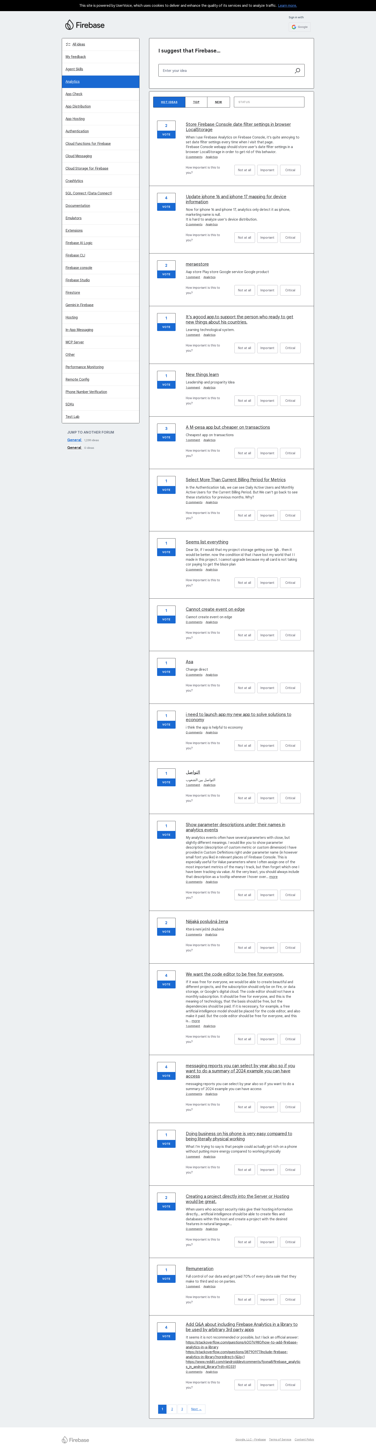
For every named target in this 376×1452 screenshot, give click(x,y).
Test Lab (72, 417)
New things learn (202, 374)
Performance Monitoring (84, 367)
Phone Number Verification (86, 392)
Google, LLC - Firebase (250, 1439)
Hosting (71, 317)
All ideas (78, 44)
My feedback (75, 57)
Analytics (72, 81)
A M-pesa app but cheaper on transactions (228, 427)
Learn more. (287, 5)
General (74, 440)
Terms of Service (280, 1439)
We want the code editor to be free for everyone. (235, 974)
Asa (189, 662)
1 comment (193, 277)
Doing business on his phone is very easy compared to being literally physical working (239, 1136)
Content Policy (304, 1439)
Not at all (246, 171)
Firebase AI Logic (78, 243)
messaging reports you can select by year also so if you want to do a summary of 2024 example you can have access (240, 1071)
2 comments (194, 1094)
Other (70, 355)
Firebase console (78, 268)
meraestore (197, 264)
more (273, 877)
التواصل (193, 772)
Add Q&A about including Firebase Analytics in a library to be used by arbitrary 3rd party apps (242, 1327)
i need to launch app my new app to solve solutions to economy (238, 717)
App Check (73, 94)
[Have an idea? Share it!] (84, 24)
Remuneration (199, 1268)
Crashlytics (74, 181)
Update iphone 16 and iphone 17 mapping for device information (236, 199)
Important (269, 171)
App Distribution (78, 106)
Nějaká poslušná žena (207, 921)
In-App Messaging (79, 330)
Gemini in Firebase (79, 305)
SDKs (69, 404)
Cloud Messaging (78, 156)
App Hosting (75, 119)
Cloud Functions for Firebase (88, 144)
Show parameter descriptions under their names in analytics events (235, 827)
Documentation (77, 206)
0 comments (194, 157)
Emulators (73, 218)
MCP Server (74, 342)
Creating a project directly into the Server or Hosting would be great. (237, 1199)
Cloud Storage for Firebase (86, 168)
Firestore (72, 292)
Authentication (77, 131)
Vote (166, 134)
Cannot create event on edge (215, 609)
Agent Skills (74, 69)
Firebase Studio (77, 280)
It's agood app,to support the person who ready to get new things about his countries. (239, 319)
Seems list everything (207, 542)
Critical (293, 171)
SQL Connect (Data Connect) (88, 193)
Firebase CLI (75, 255)
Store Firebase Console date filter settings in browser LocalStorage (238, 127)
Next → (196, 1409)
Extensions (74, 230)
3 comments (194, 934)
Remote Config (77, 379)
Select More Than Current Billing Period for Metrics (236, 480)
